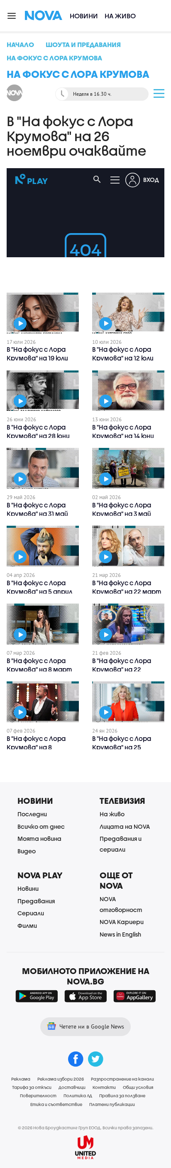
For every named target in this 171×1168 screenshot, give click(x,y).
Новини (84, 16)
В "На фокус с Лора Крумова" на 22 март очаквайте (126, 591)
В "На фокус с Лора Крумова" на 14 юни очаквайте (123, 435)
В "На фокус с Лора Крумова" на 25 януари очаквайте (122, 747)
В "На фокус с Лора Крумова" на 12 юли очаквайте (123, 357)
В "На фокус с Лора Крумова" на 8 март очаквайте (39, 669)
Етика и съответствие (56, 1104)
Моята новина (39, 838)
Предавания (36, 901)
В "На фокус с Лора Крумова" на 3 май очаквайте (121, 513)
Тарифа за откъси (31, 1087)
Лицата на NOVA (125, 826)
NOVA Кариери (122, 921)
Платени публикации (112, 1104)
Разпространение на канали (122, 1078)
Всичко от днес (41, 826)
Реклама (20, 1078)
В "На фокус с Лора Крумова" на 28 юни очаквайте (38, 435)
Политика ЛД (78, 1095)
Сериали (30, 913)
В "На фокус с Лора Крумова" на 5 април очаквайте (39, 591)
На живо (120, 16)
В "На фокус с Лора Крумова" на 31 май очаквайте (37, 513)
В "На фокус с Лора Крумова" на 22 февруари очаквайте (127, 669)
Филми (27, 925)
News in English (120, 934)
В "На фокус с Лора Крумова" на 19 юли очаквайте (37, 357)
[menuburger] (12, 15)
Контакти (104, 1087)
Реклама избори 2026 (60, 1078)
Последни (32, 814)
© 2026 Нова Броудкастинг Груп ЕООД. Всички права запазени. (86, 1127)
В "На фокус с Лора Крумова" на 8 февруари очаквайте (41, 747)
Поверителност (38, 1095)
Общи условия (138, 1087)
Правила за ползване (122, 1095)
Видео (26, 851)
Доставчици (72, 1087)
